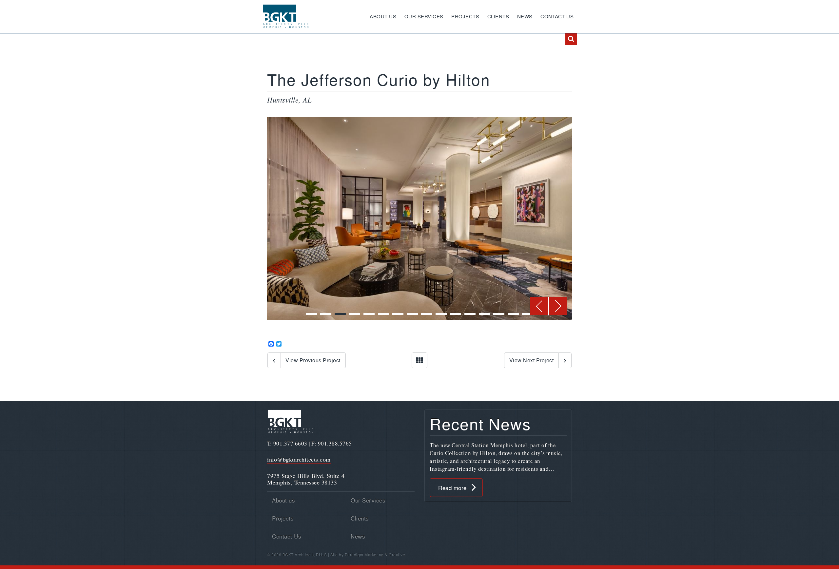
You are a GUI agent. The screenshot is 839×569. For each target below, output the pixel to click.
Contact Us (557, 16)
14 (498, 314)
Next (558, 306)
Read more (452, 488)
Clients (498, 16)
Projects (465, 16)
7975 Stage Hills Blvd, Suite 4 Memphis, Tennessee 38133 (305, 479)
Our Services (423, 16)
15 (513, 314)
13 (484, 314)
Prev (539, 306)
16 (527, 314)
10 (441, 314)
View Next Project (531, 360)
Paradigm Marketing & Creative (375, 554)
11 (455, 314)
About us (383, 16)
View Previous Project (313, 360)
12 (470, 314)
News (525, 16)
